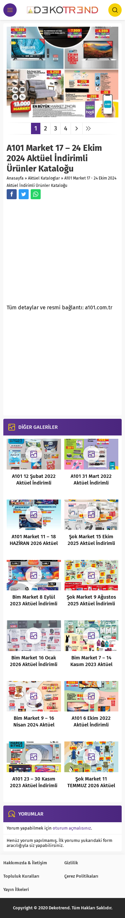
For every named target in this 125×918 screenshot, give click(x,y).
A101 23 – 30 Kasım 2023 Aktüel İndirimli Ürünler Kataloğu (33, 785)
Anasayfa (15, 178)
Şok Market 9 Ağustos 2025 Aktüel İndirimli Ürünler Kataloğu (91, 603)
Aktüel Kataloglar (44, 178)
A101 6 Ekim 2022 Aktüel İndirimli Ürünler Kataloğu (91, 724)
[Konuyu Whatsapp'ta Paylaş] (36, 194)
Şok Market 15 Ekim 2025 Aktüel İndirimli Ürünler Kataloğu (91, 543)
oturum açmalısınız (72, 828)
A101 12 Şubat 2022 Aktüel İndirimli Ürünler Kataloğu (34, 483)
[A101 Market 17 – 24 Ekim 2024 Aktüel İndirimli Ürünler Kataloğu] (62, 114)
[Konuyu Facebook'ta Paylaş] (12, 194)
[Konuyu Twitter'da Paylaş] (24, 194)
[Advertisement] (63, 253)
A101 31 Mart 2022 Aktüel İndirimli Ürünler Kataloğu (91, 483)
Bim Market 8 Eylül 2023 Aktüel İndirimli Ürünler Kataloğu (33, 603)
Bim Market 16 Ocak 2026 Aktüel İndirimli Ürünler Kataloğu (33, 664)
